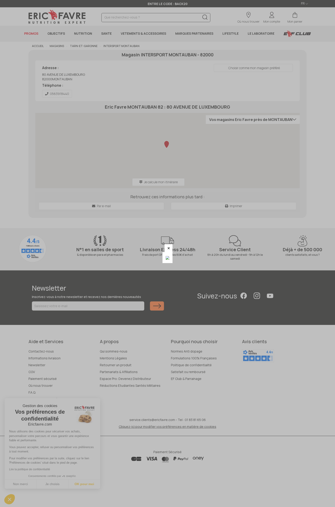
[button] (169, 248)
